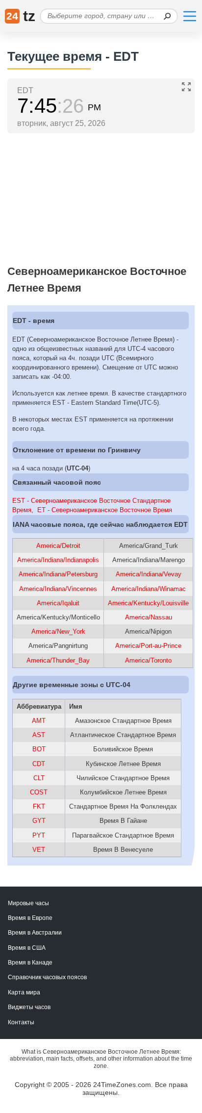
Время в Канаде (30, 962)
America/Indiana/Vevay (148, 574)
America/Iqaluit (58, 603)
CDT (38, 763)
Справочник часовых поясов (47, 977)
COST (39, 792)
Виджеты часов (29, 1007)
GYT (39, 820)
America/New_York (58, 631)
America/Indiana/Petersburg (58, 574)
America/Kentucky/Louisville (148, 603)
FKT (39, 806)
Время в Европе (30, 918)
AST (38, 735)
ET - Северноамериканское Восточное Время (104, 510)
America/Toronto (148, 660)
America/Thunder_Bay (58, 660)
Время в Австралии (35, 932)
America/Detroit (58, 545)
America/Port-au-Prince (148, 645)
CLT (39, 778)
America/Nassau (148, 617)
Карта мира (24, 992)
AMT (39, 720)
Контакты (21, 1022)
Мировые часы (28, 903)
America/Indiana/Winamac (148, 589)
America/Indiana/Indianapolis (58, 560)
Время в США (27, 947)
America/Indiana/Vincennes (58, 589)
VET (38, 849)
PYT (38, 835)
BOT (39, 749)
